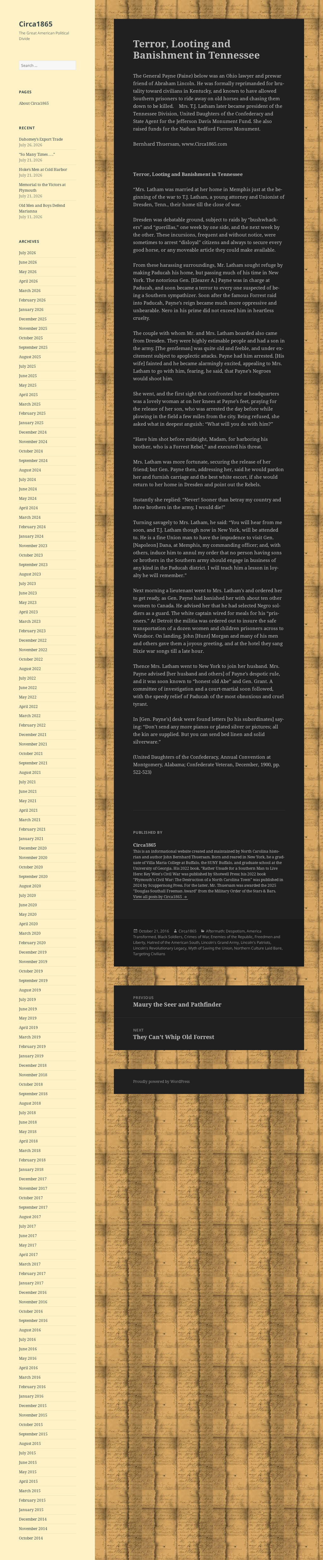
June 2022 (28, 687)
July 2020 (27, 895)
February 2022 (32, 725)
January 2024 (31, 536)
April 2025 (28, 394)
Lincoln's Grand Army (220, 942)
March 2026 (30, 290)
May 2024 (28, 498)
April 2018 (28, 1141)
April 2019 (28, 1027)
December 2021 (33, 734)
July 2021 (27, 782)
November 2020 (33, 857)
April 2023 (28, 612)
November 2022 (33, 649)
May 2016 (28, 1358)
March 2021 (30, 819)
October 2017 (31, 1198)
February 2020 (32, 942)
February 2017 (32, 1273)
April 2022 (28, 706)
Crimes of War (196, 936)
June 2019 (28, 1009)
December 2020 (33, 848)
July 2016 (27, 1339)
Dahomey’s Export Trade (41, 139)
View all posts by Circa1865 (158, 896)
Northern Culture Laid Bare (258, 948)
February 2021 (32, 829)
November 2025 (33, 328)
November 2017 (33, 1188)
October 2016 (31, 1311)
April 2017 (28, 1254)
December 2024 (33, 432)
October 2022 (31, 659)
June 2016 (28, 1349)
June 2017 (28, 1235)
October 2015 (31, 1424)
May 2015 (28, 1472)
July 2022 (27, 678)
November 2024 (33, 441)
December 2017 (33, 1179)
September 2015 (33, 1434)
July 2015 (27, 1453)
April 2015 (28, 1481)
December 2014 (33, 1519)
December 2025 (33, 319)
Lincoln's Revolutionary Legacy (159, 948)
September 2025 (33, 347)
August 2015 (30, 1443)
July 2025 (27, 366)
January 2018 (31, 1169)
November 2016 (33, 1302)
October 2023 (31, 555)
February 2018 (32, 1160)
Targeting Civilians (149, 953)
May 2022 (28, 697)
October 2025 (31, 338)
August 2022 (30, 668)
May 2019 (28, 1018)
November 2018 (33, 1075)
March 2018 (30, 1150)
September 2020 (33, 876)
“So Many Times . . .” (37, 154)
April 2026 (28, 281)
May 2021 (28, 800)
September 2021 (33, 763)
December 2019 (33, 952)
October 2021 (31, 753)
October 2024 (31, 451)
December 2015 (33, 1405)
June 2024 (28, 489)
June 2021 (28, 791)
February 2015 (32, 1500)
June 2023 (28, 593)
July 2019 (27, 999)
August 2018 (30, 1103)
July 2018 (27, 1112)
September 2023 (33, 564)
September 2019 (33, 980)
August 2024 (30, 470)
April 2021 (28, 810)
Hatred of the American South (173, 942)
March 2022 (30, 715)
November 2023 (33, 545)
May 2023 (28, 602)
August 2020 (30, 886)
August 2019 (30, 990)
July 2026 (27, 252)
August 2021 (30, 772)
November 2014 (33, 1528)
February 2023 (32, 631)
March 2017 (30, 1264)
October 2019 (31, 971)
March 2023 (30, 621)
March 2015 (30, 1490)
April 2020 (28, 923)
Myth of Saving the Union (210, 948)
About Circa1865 (34, 103)
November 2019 (33, 961)
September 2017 (33, 1207)
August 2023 (30, 574)
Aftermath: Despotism (225, 931)
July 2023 (27, 583)
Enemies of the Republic (232, 936)
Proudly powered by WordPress (161, 1081)
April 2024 (28, 508)
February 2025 (32, 413)
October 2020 (31, 867)
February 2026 (32, 300)
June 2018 (28, 1122)
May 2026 (28, 271)
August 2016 (30, 1330)
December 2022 (33, 640)
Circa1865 (36, 23)
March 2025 (30, 404)
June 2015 (28, 1462)
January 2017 (31, 1283)
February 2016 (32, 1386)
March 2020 (30, 933)
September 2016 (33, 1320)
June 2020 (28, 905)
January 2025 (31, 422)
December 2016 (33, 1292)
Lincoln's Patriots (255, 942)
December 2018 (33, 1065)
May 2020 (28, 914)
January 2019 (31, 1056)
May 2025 (28, 385)
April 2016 (28, 1367)
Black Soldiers (170, 936)
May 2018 (28, 1131)
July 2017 (27, 1226)
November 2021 (33, 744)
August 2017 (30, 1216)
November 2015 (33, 1415)
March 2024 (30, 517)
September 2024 (33, 460)
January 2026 (31, 309)
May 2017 (28, 1245)
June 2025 (28, 375)
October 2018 (31, 1084)
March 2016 (30, 1377)
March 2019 (30, 1037)
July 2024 (27, 479)
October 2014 (31, 1538)
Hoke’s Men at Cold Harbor (43, 169)
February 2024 (32, 526)
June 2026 (28, 262)
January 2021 (31, 838)
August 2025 (30, 356)
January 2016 (31, 1396)
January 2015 (31, 1509)
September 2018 (33, 1093)
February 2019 (32, 1046)
